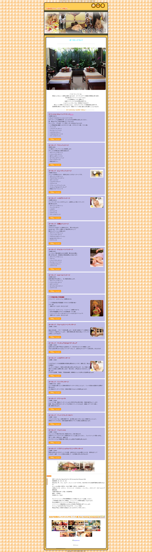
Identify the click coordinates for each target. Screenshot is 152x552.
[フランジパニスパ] (59, 524)
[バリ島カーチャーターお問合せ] (93, 7)
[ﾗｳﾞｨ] (92, 524)
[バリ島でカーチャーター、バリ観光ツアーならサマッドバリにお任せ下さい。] (76, 32)
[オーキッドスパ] (76, 524)
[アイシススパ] (92, 530)
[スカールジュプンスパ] (59, 530)
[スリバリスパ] (68, 536)
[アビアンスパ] (76, 530)
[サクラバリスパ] (84, 536)
